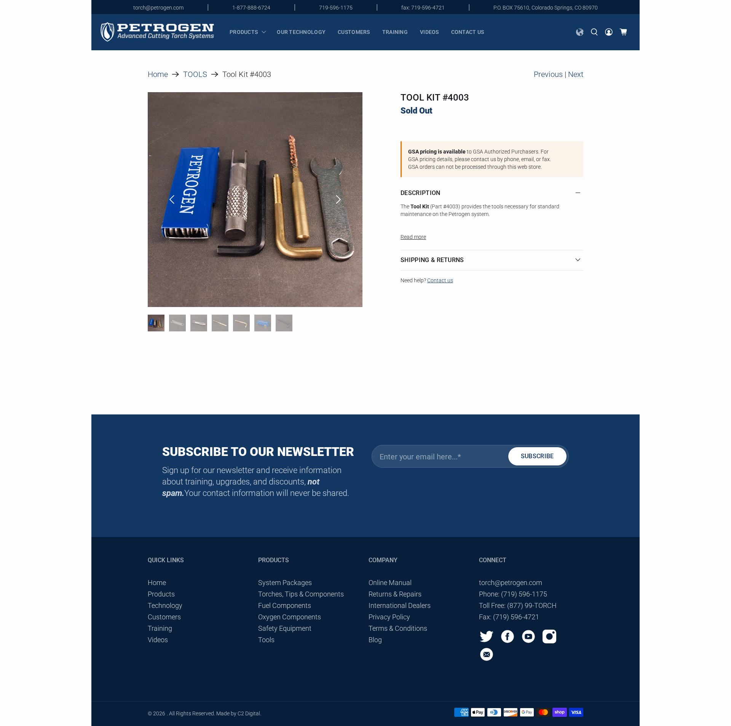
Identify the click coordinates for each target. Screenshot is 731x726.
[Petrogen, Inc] (157, 32)
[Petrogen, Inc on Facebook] (509, 642)
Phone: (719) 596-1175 (513, 594)
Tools (266, 640)
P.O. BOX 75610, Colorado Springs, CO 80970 (545, 8)
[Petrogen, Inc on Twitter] (488, 642)
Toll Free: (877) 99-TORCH (518, 605)
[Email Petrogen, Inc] (488, 660)
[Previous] (171, 199)
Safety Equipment (284, 628)
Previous (548, 74)
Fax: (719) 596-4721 (509, 617)
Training (395, 32)
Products (244, 32)
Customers (354, 32)
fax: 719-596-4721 (423, 8)
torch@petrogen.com (158, 8)
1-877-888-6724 (251, 8)
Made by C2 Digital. (238, 713)
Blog (375, 640)
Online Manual (390, 583)
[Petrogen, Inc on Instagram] (551, 642)
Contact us (467, 32)
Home (158, 74)
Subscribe (537, 456)
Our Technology (301, 32)
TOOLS (195, 74)
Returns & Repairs (395, 594)
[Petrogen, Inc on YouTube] (530, 642)
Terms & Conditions (398, 628)
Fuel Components (284, 605)
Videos (429, 32)
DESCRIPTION (421, 193)
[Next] (338, 199)
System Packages (285, 583)
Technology (165, 605)
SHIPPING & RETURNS (432, 260)
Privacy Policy (389, 617)
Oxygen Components (289, 617)
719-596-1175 (336, 8)
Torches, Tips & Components (301, 594)
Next (575, 74)
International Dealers (400, 605)
